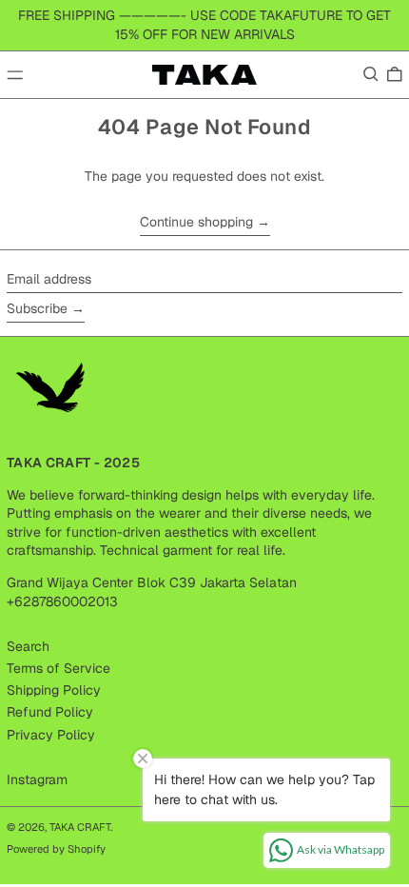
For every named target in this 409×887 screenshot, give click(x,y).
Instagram (37, 779)
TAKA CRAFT (79, 827)
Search (28, 646)
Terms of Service (58, 668)
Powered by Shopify (56, 849)
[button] (371, 74)
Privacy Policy (51, 734)
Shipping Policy (54, 690)
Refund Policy (50, 711)
